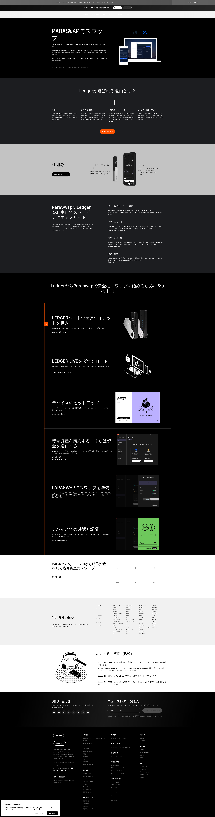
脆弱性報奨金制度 (115, 784)
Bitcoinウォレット (87, 773)
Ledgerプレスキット (116, 790)
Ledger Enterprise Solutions (118, 738)
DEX (55, 52)
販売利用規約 (143, 769)
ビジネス (111, 14)
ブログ (141, 757)
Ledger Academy (144, 752)
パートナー (114, 800)
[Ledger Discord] (88, 712)
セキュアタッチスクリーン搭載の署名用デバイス (95, 738)
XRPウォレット (86, 784)
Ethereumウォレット (88, 776)
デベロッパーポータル (116, 756)
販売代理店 (114, 787)
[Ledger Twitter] (69, 712)
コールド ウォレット (88, 740)
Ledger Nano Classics (88, 751)
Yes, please (117, 7)
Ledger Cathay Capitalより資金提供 (120, 747)
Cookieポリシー (144, 774)
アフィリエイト (115, 792)
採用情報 (142, 738)
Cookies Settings (38, 813)
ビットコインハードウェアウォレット (120, 773)
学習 (104, 14)
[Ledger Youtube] (73, 712)
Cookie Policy (43, 809)
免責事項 (142, 777)
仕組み (110, 262)
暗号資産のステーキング (89, 806)
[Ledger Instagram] (64, 712)
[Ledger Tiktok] (83, 712)
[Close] (57, 802)
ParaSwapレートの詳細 (115, 230)
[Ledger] (12, 14)
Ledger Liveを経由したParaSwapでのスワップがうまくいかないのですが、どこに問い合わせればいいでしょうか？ (132, 683)
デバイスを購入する (58, 332)
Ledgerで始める (106, 131)
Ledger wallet (95, 14)
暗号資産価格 (86, 801)
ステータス (114, 795)
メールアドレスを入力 (116, 710)
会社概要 (142, 755)
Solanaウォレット (87, 778)
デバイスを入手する (60, 174)
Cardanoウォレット (88, 781)
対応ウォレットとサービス (117, 767)
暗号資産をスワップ (88, 809)
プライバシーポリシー (145, 772)
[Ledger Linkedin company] (78, 712)
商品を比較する (86, 754)
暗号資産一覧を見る (88, 792)
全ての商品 (85, 761)
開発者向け (120, 14)
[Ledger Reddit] (54, 712)
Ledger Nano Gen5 (88, 743)
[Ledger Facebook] (59, 712)
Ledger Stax (86, 746)
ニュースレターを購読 (151, 710)
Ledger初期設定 (115, 765)
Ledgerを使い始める (58, 414)
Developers (114, 798)
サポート (129, 14)
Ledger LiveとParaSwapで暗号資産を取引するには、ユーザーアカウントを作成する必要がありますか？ (132, 663)
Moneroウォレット (87, 786)
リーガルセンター (144, 766)
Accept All (52, 813)
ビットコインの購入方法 (117, 770)
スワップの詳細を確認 (58, 540)
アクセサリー (86, 759)
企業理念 (142, 749)
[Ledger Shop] (206, 14)
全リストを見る (56, 577)
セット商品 (85, 756)
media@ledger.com (58, 707)
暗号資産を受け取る (58, 459)
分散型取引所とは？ (114, 246)
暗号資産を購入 (56, 457)
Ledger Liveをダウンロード (60, 372)
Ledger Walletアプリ (88, 764)
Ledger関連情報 (115, 782)
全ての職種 (142, 740)
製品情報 (85, 14)
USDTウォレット (87, 789)
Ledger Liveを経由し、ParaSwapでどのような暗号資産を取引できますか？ (127, 676)
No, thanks (127, 7)
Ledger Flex (86, 748)
